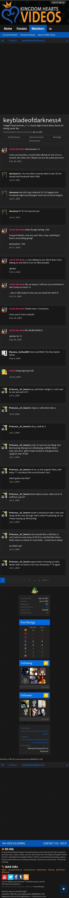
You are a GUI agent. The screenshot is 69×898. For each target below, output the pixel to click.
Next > (46, 580)
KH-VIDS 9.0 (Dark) (13, 843)
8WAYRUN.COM (36, 759)
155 (46, 607)
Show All (44, 687)
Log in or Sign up (58, 2)
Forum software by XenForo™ (13, 881)
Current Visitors (10, 34)
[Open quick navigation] (67, 40)
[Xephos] (42, 680)
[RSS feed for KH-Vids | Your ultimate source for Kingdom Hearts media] (26, 876)
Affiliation (6, 872)
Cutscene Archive (15, 870)
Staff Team (60, 870)
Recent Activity (36, 137)
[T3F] (25, 712)
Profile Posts (14, 137)
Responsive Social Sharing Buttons (16, 896)
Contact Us (51, 843)
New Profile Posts (46, 34)
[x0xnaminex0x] (33, 712)
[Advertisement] (34, 79)
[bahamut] (33, 680)
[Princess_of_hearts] (25, 703)
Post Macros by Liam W (35, 881)
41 (39, 580)
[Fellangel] (42, 671)
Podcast (51, 870)
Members (38, 28)
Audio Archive (29, 870)
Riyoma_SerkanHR (19, 351)
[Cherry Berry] (33, 671)
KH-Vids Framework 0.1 (11, 884)
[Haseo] (42, 703)
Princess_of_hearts (19, 389)
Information (34, 141)
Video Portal (41, 870)
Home (8, 28)
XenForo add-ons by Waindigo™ (14, 891)
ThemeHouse (38, 886)
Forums (22, 28)
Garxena (13, 173)
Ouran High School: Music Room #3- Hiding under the (33, 127)
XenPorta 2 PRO (6, 759)
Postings (57, 137)
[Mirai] (25, 680)
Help (63, 843)
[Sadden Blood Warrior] (25, 671)
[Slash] (42, 712)
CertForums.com (39, 896)
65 (46, 663)
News (4, 870)
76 (46, 695)
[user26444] (33, 703)
